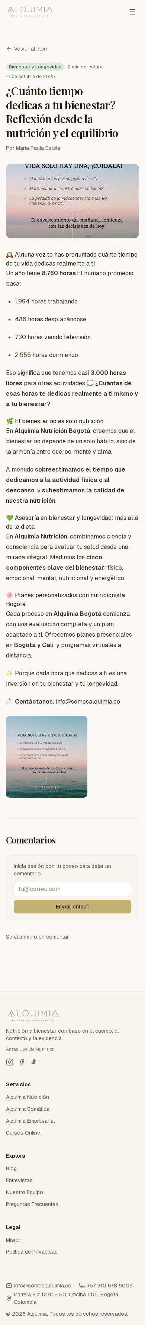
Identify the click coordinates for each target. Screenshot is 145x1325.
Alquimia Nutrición (27, 1097)
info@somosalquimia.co (42, 1285)
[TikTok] (33, 1062)
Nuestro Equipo (24, 1192)
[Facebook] (21, 1062)
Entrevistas (19, 1180)
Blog (11, 1168)
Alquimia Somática (27, 1109)
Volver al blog (30, 48)
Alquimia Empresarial (30, 1120)
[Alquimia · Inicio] (30, 12)
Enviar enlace (73, 906)
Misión (14, 1239)
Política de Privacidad (32, 1251)
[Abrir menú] (132, 12)
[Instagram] (9, 1062)
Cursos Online (23, 1132)
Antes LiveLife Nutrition (30, 1049)
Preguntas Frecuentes (32, 1204)
